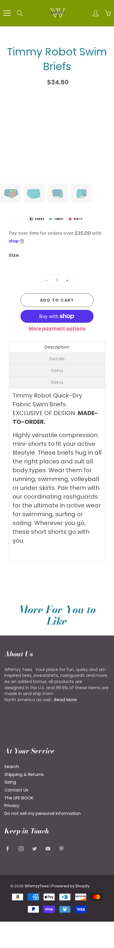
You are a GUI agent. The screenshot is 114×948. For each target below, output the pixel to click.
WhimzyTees (37, 886)
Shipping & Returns (24, 774)
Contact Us (16, 790)
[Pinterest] (61, 849)
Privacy (11, 805)
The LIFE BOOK (18, 798)
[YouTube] (48, 849)
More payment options (57, 328)
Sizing (10, 782)
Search (11, 766)
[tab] (57, 347)
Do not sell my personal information (42, 813)
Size (14, 255)
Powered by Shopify (70, 886)
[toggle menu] (7, 13)
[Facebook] (7, 849)
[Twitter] (34, 849)
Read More (65, 700)
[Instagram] (21, 849)
